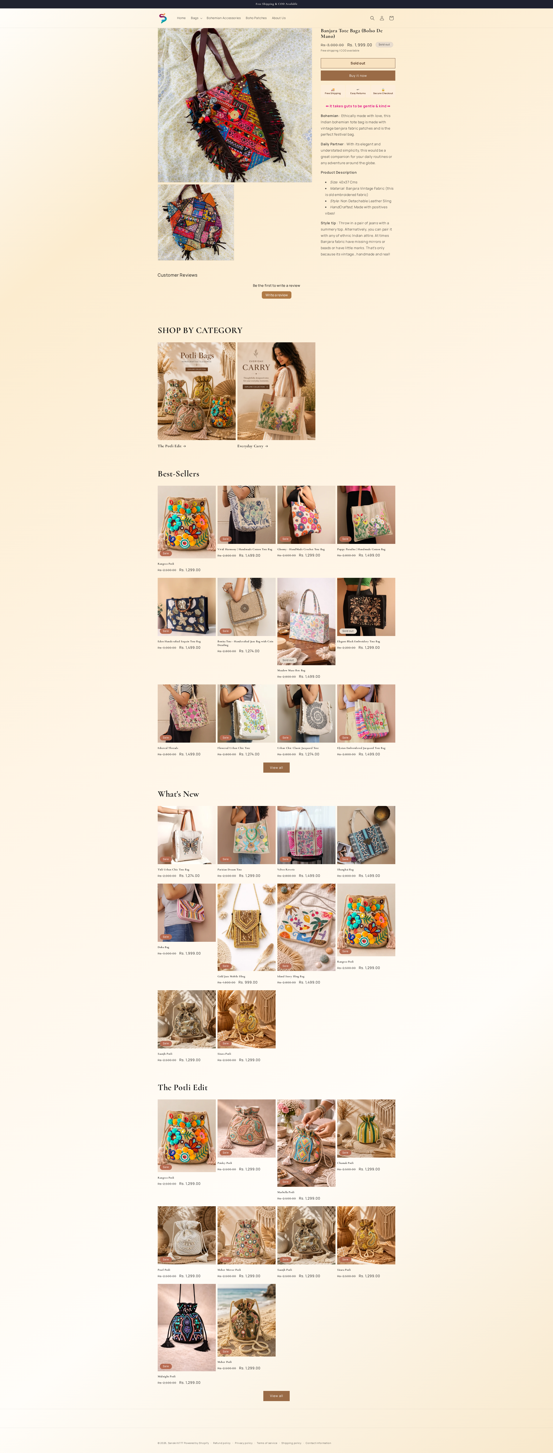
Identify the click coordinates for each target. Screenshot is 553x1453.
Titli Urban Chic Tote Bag (173, 869)
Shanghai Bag (345, 869)
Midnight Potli (166, 1376)
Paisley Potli (225, 1163)
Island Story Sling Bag (290, 976)
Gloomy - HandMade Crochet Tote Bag (301, 549)
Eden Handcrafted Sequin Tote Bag (179, 641)
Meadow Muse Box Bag (291, 670)
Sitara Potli (224, 1054)
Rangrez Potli (166, 564)
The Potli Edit (169, 446)
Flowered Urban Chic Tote (234, 748)
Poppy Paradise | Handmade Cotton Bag (361, 549)
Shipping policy (291, 1443)
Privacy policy (244, 1443)
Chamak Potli (345, 1163)
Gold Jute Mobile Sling (231, 976)
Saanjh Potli (165, 1054)
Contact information (318, 1443)
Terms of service (267, 1443)
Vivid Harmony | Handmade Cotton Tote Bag (245, 549)
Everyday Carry (250, 446)
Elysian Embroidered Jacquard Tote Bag (361, 748)
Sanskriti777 (175, 1443)
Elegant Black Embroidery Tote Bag (358, 641)
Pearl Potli (164, 1270)
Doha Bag (163, 947)
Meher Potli (225, 1362)
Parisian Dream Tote (230, 869)
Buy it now (358, 75)
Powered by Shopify (196, 1443)
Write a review (276, 295)
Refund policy (222, 1443)
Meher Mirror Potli (229, 1270)
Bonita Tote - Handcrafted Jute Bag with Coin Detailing (245, 643)
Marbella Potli (285, 1192)
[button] (196, 17)
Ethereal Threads (168, 748)
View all (276, 767)
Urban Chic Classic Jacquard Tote (298, 748)
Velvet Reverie (286, 869)
